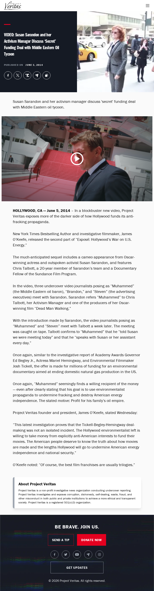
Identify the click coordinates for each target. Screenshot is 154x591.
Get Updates (77, 568)
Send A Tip (61, 540)
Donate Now (91, 540)
